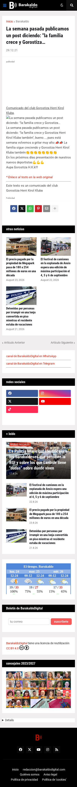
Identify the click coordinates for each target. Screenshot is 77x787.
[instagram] (55, 393)
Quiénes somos (29, 774)
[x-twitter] (22, 401)
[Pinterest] (38, 208)
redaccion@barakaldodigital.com (44, 769)
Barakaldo (22, 21)
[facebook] (22, 393)
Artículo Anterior (14, 342)
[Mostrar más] (54, 208)
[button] (4, 5)
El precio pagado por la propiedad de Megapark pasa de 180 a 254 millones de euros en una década (21, 267)
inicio (15, 769)
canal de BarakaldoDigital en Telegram (30, 363)
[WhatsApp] (30, 208)
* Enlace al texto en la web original (29, 177)
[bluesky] (55, 409)
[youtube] (55, 401)
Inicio (9, 21)
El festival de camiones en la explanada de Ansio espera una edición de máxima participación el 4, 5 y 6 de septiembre (55, 267)
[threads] (55, 417)
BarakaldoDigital (16, 643)
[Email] (46, 208)
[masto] (22, 417)
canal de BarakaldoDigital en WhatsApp (31, 356)
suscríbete (61, 621)
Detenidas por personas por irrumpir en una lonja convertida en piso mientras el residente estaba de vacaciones (21, 316)
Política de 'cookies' (54, 779)
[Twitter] (21, 208)
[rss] (56, 749)
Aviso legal (50, 774)
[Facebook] (13, 208)
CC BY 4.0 (12, 648)
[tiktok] (22, 409)
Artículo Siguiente (62, 342)
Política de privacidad (24, 779)
